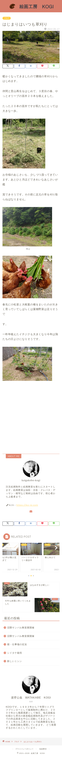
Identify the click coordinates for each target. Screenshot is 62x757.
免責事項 (43, 749)
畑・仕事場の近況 (17, 644)
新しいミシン (14, 661)
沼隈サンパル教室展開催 (20, 627)
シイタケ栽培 (14, 653)
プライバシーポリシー (24, 749)
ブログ (6, 18)
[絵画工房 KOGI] (31, 9)
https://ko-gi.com (27, 504)
